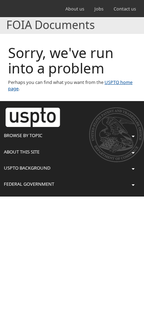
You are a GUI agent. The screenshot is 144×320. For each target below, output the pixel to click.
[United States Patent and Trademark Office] (20, 9)
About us (74, 9)
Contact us (125, 9)
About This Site (21, 152)
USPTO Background (27, 168)
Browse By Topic (23, 135)
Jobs (98, 9)
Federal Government (29, 184)
